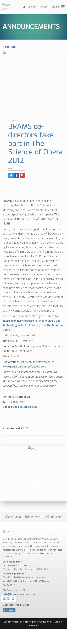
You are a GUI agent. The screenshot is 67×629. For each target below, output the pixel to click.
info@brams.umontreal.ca (19, 594)
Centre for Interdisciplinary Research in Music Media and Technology (31, 320)
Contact (43, 7)
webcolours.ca (30, 621)
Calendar (32, 7)
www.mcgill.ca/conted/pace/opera (24, 366)
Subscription (9, 610)
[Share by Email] (22, 175)
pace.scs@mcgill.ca (24, 406)
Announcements (31, 26)
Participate (33, 492)
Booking (55, 7)
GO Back (10, 47)
